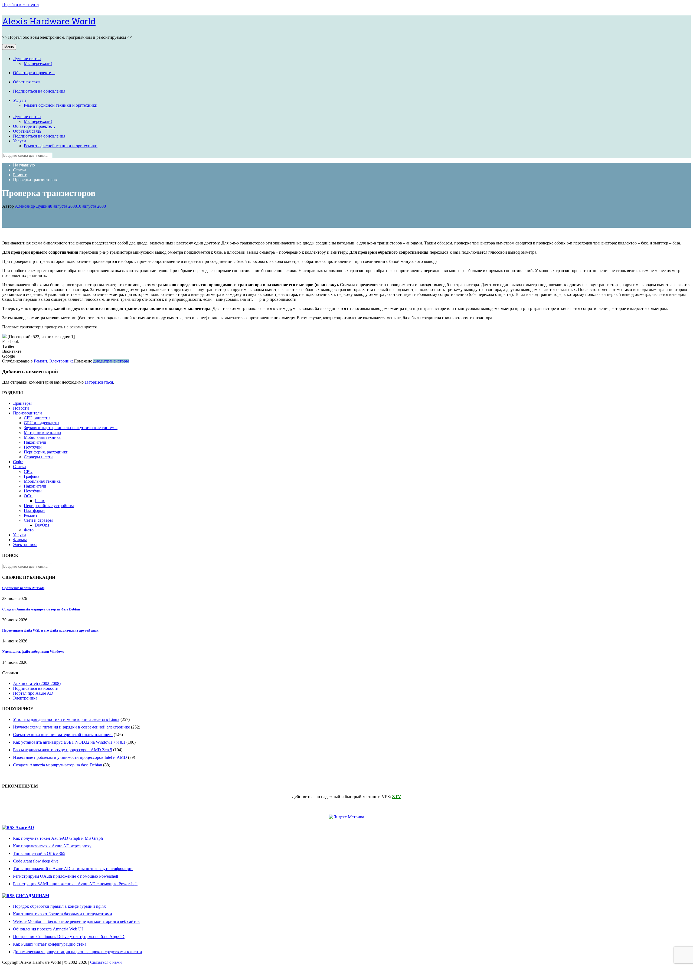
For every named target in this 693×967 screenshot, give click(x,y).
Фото (29, 530)
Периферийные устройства (49, 505)
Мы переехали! (38, 63)
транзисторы (117, 361)
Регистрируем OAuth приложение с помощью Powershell (65, 876)
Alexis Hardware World (49, 21)
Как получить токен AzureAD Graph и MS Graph (58, 838)
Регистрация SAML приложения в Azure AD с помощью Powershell (75, 883)
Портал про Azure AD (33, 693)
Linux (40, 500)
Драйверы (22, 403)
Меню (9, 47)
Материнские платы (42, 432)
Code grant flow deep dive (35, 861)
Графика (31, 476)
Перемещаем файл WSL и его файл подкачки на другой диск (50, 630)
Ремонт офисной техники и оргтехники (60, 105)
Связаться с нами (106, 962)
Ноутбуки (33, 447)
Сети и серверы (38, 520)
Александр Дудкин (32, 206)
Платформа (34, 510)
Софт (18, 461)
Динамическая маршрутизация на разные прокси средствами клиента (77, 951)
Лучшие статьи (27, 58)
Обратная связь (27, 82)
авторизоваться (99, 382)
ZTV (396, 796)
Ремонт (40, 361)
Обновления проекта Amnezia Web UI (48, 929)
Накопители (35, 442)
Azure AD (24, 827)
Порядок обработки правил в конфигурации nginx (59, 906)
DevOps (42, 525)
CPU (28, 471)
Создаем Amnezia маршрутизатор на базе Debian (41, 609)
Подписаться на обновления (39, 91)
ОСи (28, 496)
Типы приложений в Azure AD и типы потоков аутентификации (73, 868)
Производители (27, 413)
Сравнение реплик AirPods (23, 588)
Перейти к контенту (20, 4)
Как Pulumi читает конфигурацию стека (49, 944)
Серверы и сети (38, 457)
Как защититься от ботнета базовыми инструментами (62, 914)
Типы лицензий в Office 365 (39, 853)
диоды (99, 361)
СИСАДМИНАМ (32, 895)
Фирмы (20, 539)
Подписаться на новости (35, 688)
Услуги (19, 100)
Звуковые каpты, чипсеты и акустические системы (70, 427)
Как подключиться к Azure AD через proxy (52, 846)
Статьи (19, 466)
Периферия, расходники (46, 452)
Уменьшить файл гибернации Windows (33, 651)
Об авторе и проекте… (34, 72)
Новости (21, 408)
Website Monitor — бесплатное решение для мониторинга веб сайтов (76, 921)
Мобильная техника (42, 437)
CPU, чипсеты (37, 418)
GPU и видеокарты (41, 422)
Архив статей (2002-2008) (37, 683)
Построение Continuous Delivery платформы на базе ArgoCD (69, 936)
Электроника (61, 361)
